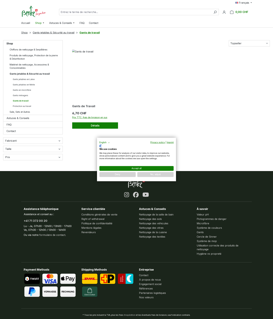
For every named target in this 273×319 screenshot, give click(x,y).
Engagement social (150, 284)
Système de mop (207, 241)
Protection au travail (22, 106)
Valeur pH (203, 214)
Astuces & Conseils (17, 118)
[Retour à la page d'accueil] (37, 11)
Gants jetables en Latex (24, 79)
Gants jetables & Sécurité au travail (30, 73)
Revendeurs (88, 232)
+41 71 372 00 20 (35, 220)
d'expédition (129, 315)
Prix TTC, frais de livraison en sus (89, 117)
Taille (8, 148)
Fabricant (11, 140)
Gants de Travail (83, 106)
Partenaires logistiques (152, 292)
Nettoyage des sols (150, 219)
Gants (200, 232)
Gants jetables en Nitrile (24, 84)
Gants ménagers (20, 95)
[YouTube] (146, 194)
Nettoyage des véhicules (153, 223)
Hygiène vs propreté (209, 253)
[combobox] (135, 12)
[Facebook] (136, 194)
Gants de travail (21, 101)
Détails (95, 125)
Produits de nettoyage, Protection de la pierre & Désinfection (34, 57)
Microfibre (203, 223)
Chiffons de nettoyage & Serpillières (28, 49)
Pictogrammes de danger (212, 219)
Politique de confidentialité (96, 223)
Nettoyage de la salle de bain (156, 214)
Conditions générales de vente (99, 214)
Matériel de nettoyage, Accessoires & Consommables (29, 66)
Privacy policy (157, 142)
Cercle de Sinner (207, 236)
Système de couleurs (209, 227)
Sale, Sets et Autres (20, 111)
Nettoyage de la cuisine (153, 232)
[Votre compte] (224, 12)
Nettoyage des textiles (152, 236)
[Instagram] (126, 194)
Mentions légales (91, 227)
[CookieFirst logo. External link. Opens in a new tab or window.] (100, 145)
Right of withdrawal (92, 219)
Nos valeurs (146, 297)
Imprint (170, 142)
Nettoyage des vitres (151, 227)
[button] (104, 142)
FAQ (9, 124)
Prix (7, 157)
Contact (11, 131)
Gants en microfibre (22, 90)
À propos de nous (150, 279)
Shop (9, 43)
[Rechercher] (215, 12)
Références (146, 288)
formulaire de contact (52, 234)
